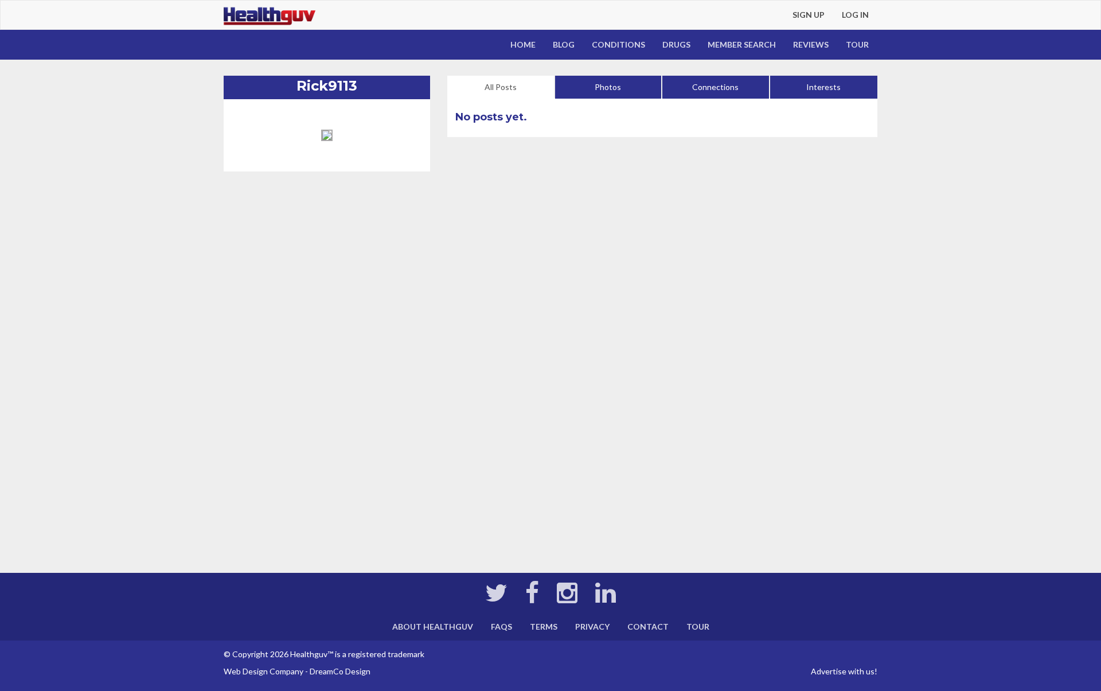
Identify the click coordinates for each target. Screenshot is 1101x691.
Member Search (742, 44)
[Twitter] (496, 598)
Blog (564, 44)
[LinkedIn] (605, 598)
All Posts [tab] (501, 87)
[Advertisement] (327, 284)
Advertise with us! (844, 671)
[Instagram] (567, 598)
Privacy (592, 626)
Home (523, 44)
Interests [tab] (823, 87)
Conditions (618, 44)
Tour (857, 44)
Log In (855, 14)
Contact (648, 626)
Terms (543, 626)
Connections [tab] (715, 87)
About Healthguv (432, 626)
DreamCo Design (340, 671)
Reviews (811, 44)
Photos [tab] (608, 87)
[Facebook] (532, 598)
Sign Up (808, 14)
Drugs (676, 44)
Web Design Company (263, 671)
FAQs (501, 626)
